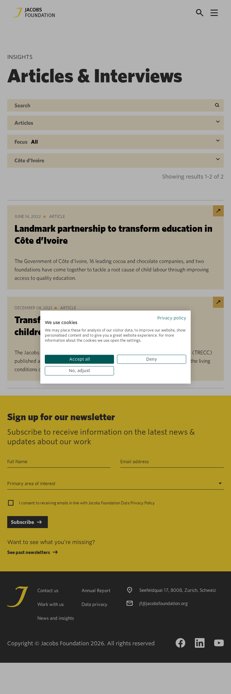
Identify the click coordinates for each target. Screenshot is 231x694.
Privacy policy (171, 318)
